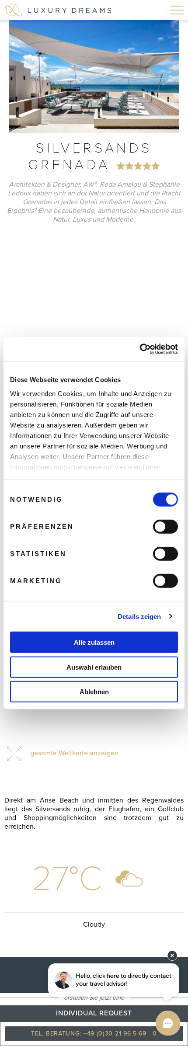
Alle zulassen (94, 642)
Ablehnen (94, 691)
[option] (94, 76)
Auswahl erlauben (94, 667)
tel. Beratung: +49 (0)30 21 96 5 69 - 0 (94, 1033)
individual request (94, 1013)
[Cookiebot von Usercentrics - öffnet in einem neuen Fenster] (139, 348)
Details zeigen (139, 616)
